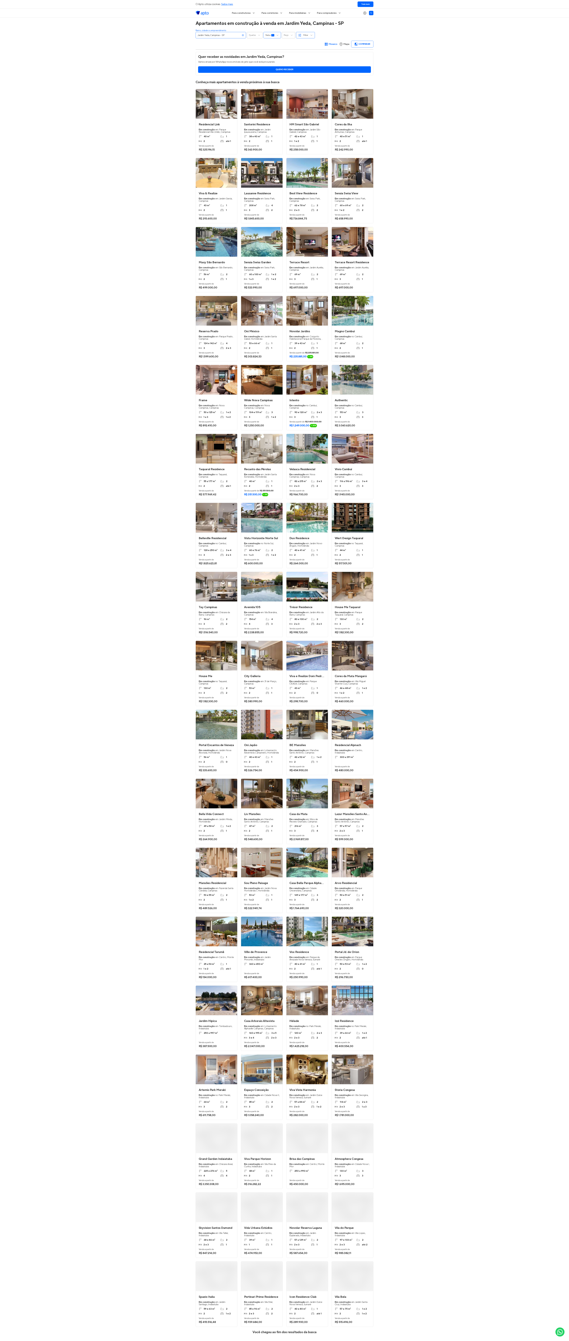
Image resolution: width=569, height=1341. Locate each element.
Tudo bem (365, 4)
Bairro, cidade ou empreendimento (211, 30)
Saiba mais (227, 4)
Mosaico (333, 44)
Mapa (346, 44)
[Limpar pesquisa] (243, 35)
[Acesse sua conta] (365, 13)
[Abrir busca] (371, 13)
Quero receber (284, 69)
